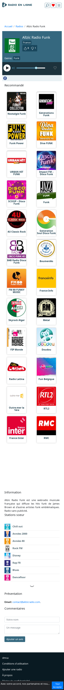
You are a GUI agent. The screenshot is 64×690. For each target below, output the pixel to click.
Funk (16, 58)
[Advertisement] (32, 17)
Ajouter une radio (12, 669)
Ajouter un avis (14, 639)
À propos (7, 675)
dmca (5, 657)
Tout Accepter (57, 685)
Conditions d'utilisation (15, 663)
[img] (59, 5)
